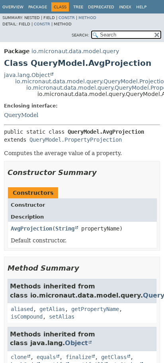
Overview (12, 7)
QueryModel (21, 115)
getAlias (52, 309)
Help (141, 7)
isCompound (27, 316)
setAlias (61, 316)
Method (87, 17)
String (64, 228)
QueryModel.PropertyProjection (75, 139)
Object (76, 343)
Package (37, 7)
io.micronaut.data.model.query (75, 51)
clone (19, 357)
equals (46, 357)
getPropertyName (95, 309)
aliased (22, 309)
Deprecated (101, 7)
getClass (114, 357)
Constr (67, 17)
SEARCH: (80, 35)
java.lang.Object (27, 75)
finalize (78, 357)
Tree (78, 7)
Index (125, 7)
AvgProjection (31, 228)
